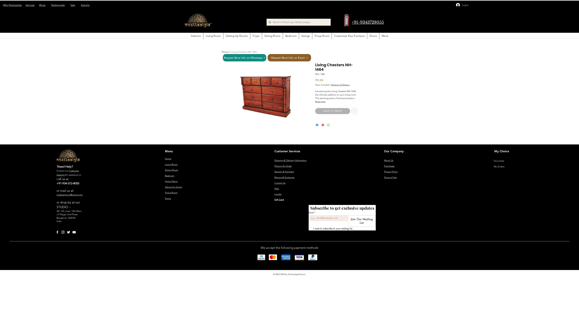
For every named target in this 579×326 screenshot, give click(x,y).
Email (312, 212)
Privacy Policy (391, 171)
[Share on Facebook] (317, 125)
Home (225, 51)
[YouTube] (74, 232)
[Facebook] (57, 232)
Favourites (499, 160)
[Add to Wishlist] (354, 111)
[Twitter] (68, 232)
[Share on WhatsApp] (328, 125)
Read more (320, 101)
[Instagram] (63, 232)
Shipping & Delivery (340, 84)
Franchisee (389, 166)
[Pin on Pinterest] (323, 125)
